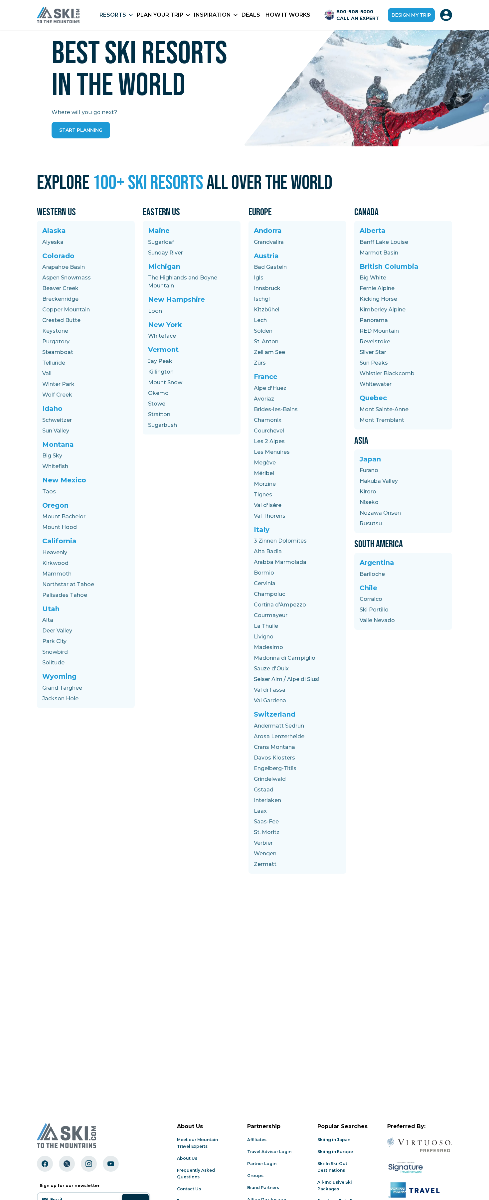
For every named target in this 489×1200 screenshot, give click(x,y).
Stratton (159, 414)
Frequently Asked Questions (196, 1173)
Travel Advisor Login (269, 1151)
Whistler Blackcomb (387, 373)
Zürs (260, 363)
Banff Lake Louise (384, 242)
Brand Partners (263, 1187)
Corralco (371, 599)
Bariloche (372, 574)
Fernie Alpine (377, 288)
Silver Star (373, 352)
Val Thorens (269, 516)
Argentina (377, 563)
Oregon (55, 505)
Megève (265, 462)
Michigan (164, 266)
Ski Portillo (374, 609)
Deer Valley (57, 630)
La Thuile (266, 626)
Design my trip (411, 15)
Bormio (264, 573)
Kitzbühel (266, 309)
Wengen (265, 853)
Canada (366, 212)
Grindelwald (270, 779)
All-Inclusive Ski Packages (334, 1185)
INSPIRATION (212, 15)
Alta (47, 620)
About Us (187, 1158)
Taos (49, 491)
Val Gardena (270, 700)
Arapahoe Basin (63, 267)
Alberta (373, 231)
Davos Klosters (274, 758)
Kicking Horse (378, 299)
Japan (370, 459)
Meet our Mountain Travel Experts (197, 1143)
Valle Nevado (377, 620)
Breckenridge (60, 299)
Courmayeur (270, 615)
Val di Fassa (269, 690)
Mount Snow (165, 382)
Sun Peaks (374, 363)
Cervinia (264, 583)
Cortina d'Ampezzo (280, 604)
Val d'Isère (267, 505)
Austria (266, 256)
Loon (155, 311)
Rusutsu (371, 523)
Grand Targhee (62, 688)
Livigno (263, 636)
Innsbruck (267, 288)
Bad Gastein (270, 267)
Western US (56, 212)
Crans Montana (274, 747)
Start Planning (80, 130)
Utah (51, 609)
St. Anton (266, 341)
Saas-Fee (266, 821)
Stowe (156, 404)
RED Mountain (379, 331)
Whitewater (376, 384)
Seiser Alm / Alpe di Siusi (286, 679)
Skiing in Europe (335, 1151)
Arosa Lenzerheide (279, 736)
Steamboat (57, 352)
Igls (258, 277)
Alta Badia (268, 551)
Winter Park (58, 384)
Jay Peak (160, 361)
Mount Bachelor (63, 516)
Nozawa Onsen (380, 513)
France (265, 377)
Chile (368, 588)
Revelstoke (375, 341)
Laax (260, 811)
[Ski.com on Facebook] (45, 1164)
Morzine (265, 484)
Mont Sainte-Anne (384, 409)
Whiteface (162, 336)
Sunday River (165, 253)
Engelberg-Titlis (275, 768)
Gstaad (263, 789)
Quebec (373, 398)
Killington (161, 372)
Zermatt (265, 864)
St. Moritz (266, 832)
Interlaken (267, 800)
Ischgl (262, 299)
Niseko (369, 502)
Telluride (53, 363)
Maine (159, 231)
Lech (260, 320)
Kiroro (368, 491)
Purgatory (56, 341)
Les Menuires (272, 452)
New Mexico (64, 480)
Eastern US (161, 212)
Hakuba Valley (379, 481)
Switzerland (274, 714)
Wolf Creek (57, 395)
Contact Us (189, 1188)
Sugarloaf (161, 242)
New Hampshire (176, 299)
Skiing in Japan (333, 1139)
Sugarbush (162, 425)
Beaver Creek (60, 288)
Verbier (263, 843)
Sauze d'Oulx (271, 668)
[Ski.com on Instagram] (89, 1164)
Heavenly (54, 552)
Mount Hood (59, 527)
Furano (369, 470)
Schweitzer (57, 420)
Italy (261, 530)
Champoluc (269, 594)
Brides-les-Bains (276, 409)
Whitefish (55, 466)
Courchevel (269, 431)
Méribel (264, 473)
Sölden (263, 331)
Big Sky (52, 455)
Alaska (54, 231)
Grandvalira (269, 242)
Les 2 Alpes (269, 441)
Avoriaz (264, 399)
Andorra (268, 231)
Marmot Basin (379, 253)
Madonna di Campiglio (284, 658)
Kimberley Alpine (383, 309)
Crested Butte (61, 320)
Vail (47, 373)
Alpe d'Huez (270, 388)
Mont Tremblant (382, 420)
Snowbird (55, 652)
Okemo (158, 393)
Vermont (163, 350)
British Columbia (389, 266)
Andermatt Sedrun (279, 726)
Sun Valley (55, 431)
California (59, 541)
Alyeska (53, 242)
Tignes (263, 494)
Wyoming (59, 676)
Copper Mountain (66, 309)
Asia (361, 441)
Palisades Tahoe (64, 595)
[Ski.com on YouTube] (111, 1164)
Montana (58, 444)
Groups (255, 1175)
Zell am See (269, 352)
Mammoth (57, 574)
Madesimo (268, 647)
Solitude (53, 662)
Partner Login (261, 1163)
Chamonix (267, 420)
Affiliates (256, 1139)
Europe (260, 212)
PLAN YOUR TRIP (160, 15)
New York (165, 325)
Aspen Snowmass (66, 277)
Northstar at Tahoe (68, 584)
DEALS (251, 15)
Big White (373, 277)
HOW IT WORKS (287, 15)
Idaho (52, 409)
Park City (54, 641)
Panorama (374, 320)
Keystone (55, 331)
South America (378, 544)
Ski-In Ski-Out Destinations (332, 1167)
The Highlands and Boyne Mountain (182, 281)
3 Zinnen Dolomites (280, 541)
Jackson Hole (60, 698)
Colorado (58, 256)
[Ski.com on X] (67, 1164)
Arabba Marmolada (280, 562)
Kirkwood (55, 563)
